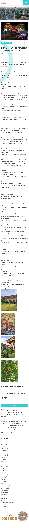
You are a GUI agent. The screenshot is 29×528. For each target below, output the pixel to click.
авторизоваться (5, 390)
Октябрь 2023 (4, 450)
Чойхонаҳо (4, 508)
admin (7, 53)
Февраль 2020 (4, 485)
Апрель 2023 (4, 459)
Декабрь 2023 (4, 446)
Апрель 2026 (4, 441)
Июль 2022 (3, 472)
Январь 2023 (4, 465)
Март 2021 (3, 476)
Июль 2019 (3, 490)
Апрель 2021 (4, 474)
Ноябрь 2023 (4, 448)
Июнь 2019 (3, 492)
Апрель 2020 (4, 481)
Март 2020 (3, 483)
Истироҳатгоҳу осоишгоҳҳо (8, 502)
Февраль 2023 (4, 463)
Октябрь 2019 (4, 488)
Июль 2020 (3, 477)
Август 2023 (4, 454)
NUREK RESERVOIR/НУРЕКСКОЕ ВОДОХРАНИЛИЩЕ (15, 393)
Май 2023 (3, 457)
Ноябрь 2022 (4, 468)
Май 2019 (3, 494)
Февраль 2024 (4, 443)
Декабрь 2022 (4, 466)
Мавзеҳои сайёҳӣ (6, 42)
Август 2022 (4, 470)
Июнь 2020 (3, 479)
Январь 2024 (4, 444)
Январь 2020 (4, 487)
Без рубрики (4, 500)
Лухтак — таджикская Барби (20, 394)
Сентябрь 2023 (5, 452)
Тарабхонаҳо (4, 506)
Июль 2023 (3, 455)
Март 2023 (3, 461)
